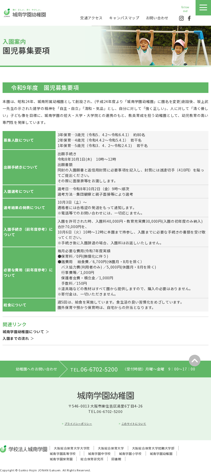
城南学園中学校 (99, 453)
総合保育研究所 (92, 459)
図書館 (116, 459)
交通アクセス (91, 17)
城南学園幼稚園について (23, 331)
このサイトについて (133, 424)
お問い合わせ (157, 17)
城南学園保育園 (61, 459)
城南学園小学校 (130, 453)
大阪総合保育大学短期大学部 (153, 448)
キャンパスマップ (124, 17)
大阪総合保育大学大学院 (72, 448)
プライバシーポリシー (78, 424)
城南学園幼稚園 (161, 453)
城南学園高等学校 (63, 453)
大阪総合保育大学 (111, 448)
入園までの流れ (16, 338)
